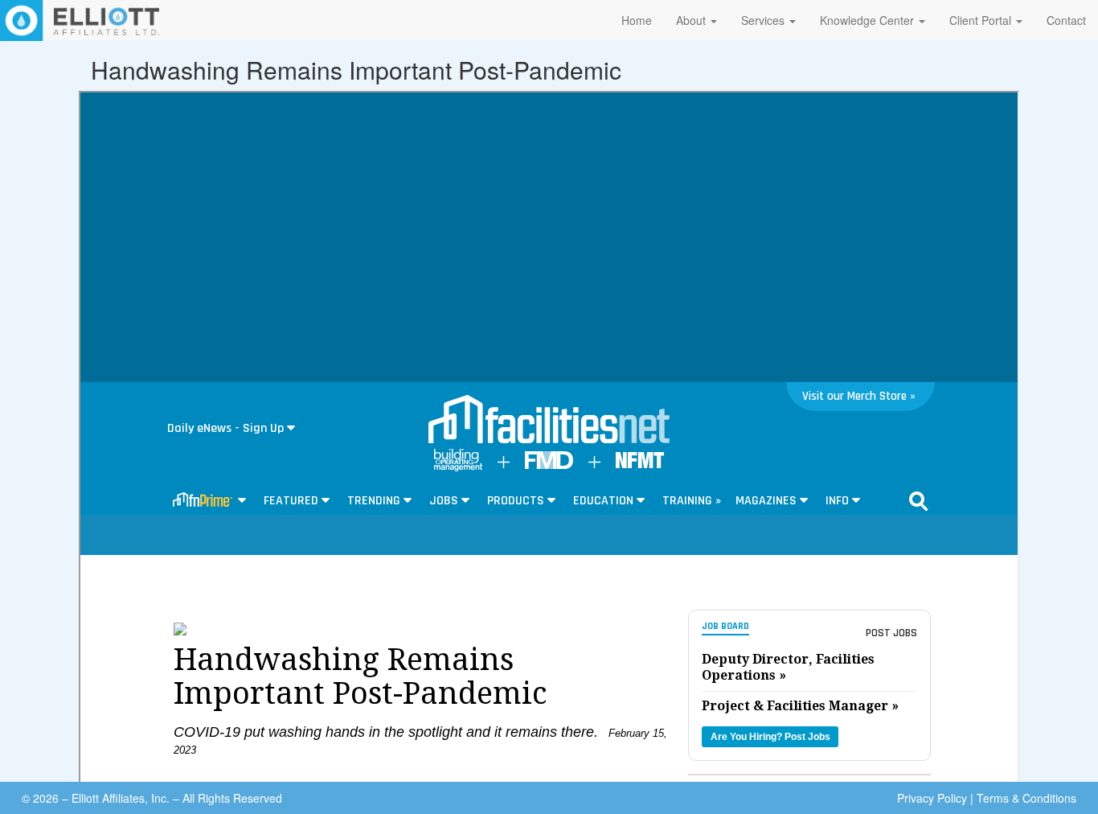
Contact (1066, 20)
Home (636, 20)
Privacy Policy (932, 798)
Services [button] (764, 20)
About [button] (692, 20)
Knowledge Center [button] (868, 20)
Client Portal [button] (981, 20)
